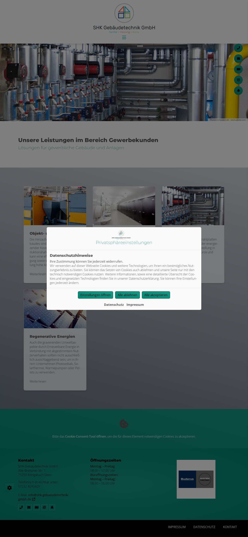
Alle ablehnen (127, 295)
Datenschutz (114, 305)
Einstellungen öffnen (95, 295)
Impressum (135, 305)
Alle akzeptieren (156, 295)
